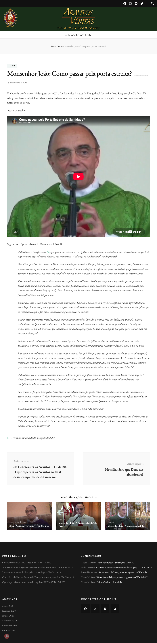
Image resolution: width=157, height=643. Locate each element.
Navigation (80, 35)
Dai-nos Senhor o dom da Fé (109, 582)
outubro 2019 (8, 630)
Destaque (14, 522)
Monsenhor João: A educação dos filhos (126, 525)
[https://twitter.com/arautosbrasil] (115, 608)
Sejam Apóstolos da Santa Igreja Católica (29, 525)
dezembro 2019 (9, 620)
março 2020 (7, 605)
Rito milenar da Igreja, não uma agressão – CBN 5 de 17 (124, 572)
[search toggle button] (152, 3)
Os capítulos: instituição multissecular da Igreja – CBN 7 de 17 (123, 567)
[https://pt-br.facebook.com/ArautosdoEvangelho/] (85, 608)
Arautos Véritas (78, 15)
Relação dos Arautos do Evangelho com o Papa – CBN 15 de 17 (31, 572)
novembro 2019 (9, 625)
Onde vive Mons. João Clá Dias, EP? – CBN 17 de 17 (27, 562)
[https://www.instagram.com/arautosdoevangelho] (95, 608)
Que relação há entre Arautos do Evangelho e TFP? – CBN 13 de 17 (33, 582)
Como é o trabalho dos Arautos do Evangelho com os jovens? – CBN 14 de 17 (38, 577)
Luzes (12, 66)
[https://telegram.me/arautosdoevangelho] (105, 608)
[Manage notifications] (6, 636)
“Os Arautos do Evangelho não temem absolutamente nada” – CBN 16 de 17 (37, 567)
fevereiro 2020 (9, 610)
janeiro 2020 (8, 615)
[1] (48, 252)
